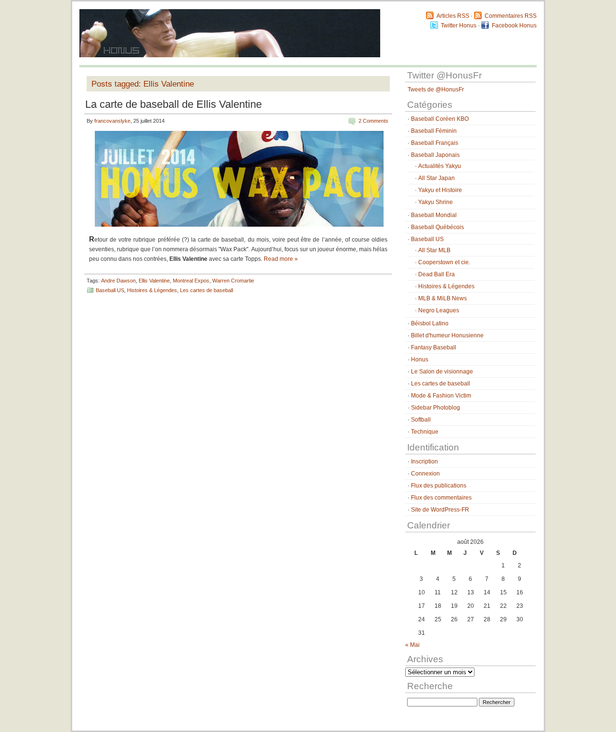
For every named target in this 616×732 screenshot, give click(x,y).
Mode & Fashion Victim (441, 395)
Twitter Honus (458, 25)
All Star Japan (436, 178)
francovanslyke (112, 121)
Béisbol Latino (430, 323)
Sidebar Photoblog (435, 407)
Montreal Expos (191, 280)
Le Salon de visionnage (442, 371)
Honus (419, 359)
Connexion (425, 473)
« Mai (412, 645)
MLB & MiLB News (442, 298)
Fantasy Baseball (433, 347)
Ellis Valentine (154, 280)
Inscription (424, 461)
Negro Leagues (438, 310)
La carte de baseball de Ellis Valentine (173, 104)
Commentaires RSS (511, 16)
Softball (421, 419)
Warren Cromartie (233, 280)
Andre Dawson (118, 280)
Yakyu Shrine (435, 202)
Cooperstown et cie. (444, 262)
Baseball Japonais (435, 155)
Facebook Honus (514, 25)
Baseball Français (434, 143)
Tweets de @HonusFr (436, 89)
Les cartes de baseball (206, 290)
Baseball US (110, 290)
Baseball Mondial (434, 215)
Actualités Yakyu (439, 166)
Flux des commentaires (441, 497)
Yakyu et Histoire (440, 190)
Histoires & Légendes (152, 290)
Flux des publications (438, 485)
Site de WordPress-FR (440, 509)
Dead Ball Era (436, 274)
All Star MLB (434, 250)
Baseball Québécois (437, 227)
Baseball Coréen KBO (440, 119)
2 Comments (373, 121)
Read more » (281, 259)
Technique (424, 431)
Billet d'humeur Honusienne (447, 335)
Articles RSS (452, 16)
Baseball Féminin (434, 131)
